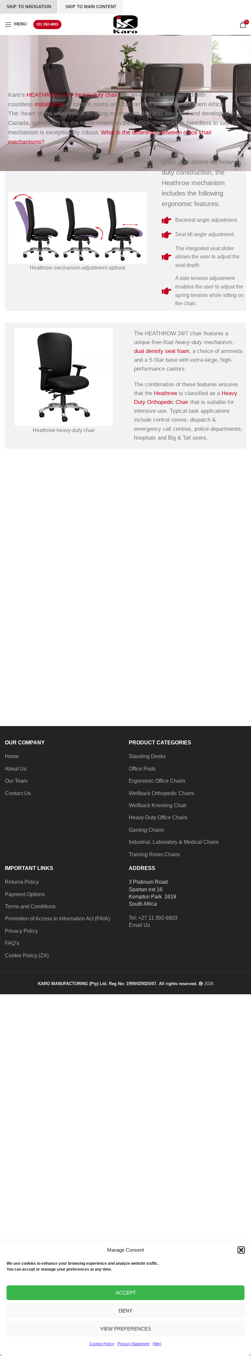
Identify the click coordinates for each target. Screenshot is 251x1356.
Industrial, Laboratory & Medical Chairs (174, 842)
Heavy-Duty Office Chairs (158, 817)
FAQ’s (12, 943)
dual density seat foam (161, 351)
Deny (125, 1310)
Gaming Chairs (146, 830)
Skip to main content (90, 6)
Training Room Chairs (154, 854)
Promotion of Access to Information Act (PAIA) (57, 918)
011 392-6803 (47, 24)
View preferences (125, 1328)
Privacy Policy (21, 931)
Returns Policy (22, 882)
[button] (241, 1250)
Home (12, 756)
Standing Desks (147, 756)
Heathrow (165, 393)
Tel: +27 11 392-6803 (153, 918)
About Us (15, 769)
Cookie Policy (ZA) (27, 955)
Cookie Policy (102, 1344)
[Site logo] (125, 24)
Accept (126, 1292)
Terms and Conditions (30, 906)
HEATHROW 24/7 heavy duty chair (72, 95)
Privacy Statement (133, 1344)
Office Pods (142, 769)
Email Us (139, 925)
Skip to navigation (29, 6)
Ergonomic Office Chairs (157, 781)
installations (50, 104)
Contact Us (18, 793)
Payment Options (25, 894)
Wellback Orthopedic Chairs (161, 793)
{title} (157, 1344)
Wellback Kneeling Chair (158, 805)
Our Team (16, 781)
